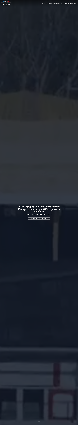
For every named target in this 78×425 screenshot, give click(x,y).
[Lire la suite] (39, 422)
